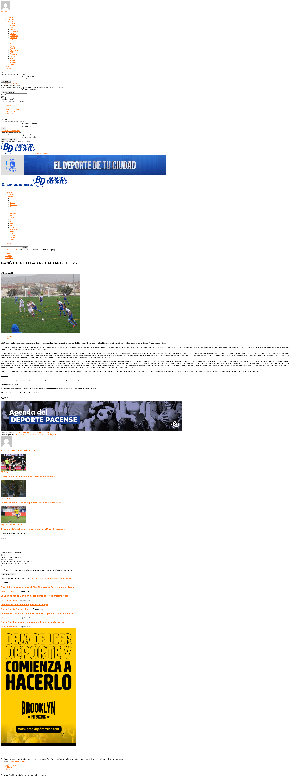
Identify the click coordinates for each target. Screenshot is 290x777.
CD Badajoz (9, 19)
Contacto (9, 113)
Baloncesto (14, 25)
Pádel (12, 52)
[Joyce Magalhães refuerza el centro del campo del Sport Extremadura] (13, 523)
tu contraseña (26, 79)
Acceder (9, 105)
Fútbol (12, 23)
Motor (12, 46)
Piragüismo (14, 54)
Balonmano (14, 32)
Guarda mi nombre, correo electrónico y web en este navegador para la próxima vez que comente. (38, 570)
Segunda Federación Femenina (12, 525)
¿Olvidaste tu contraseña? (10, 83)
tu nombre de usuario (29, 76)
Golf (11, 40)
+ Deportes (9, 21)
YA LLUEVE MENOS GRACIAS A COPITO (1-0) (32, 433)
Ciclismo (13, 34)
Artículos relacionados (12, 450)
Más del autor (31, 450)
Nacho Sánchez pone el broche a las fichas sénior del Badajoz (29, 476)
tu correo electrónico (29, 90)
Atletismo (13, 30)
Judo (11, 44)
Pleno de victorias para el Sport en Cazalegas (24, 604)
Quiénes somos (12, 109)
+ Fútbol (14, 250)
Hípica (12, 42)
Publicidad (10, 111)
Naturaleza (14, 50)
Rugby (12, 56)
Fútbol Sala (14, 36)
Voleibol (13, 62)
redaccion (12, 591)
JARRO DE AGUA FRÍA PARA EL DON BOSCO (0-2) (35, 435)
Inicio (3, 250)
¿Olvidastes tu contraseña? (10, 131)
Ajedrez (13, 27)
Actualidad (9, 17)
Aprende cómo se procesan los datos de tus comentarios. (52, 578)
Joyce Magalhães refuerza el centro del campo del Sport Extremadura (33, 529)
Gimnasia (13, 38)
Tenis (12, 58)
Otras (12, 64)
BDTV (8, 66)
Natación (13, 48)
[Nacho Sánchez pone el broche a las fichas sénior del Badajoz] (13, 470)
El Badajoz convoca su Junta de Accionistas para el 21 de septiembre (37, 613)
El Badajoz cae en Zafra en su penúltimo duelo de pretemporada (31, 503)
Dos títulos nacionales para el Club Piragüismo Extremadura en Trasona (38, 587)
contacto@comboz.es (18, 761)
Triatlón (13, 60)
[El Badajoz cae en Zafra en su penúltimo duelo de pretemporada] (13, 496)
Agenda (8, 68)
